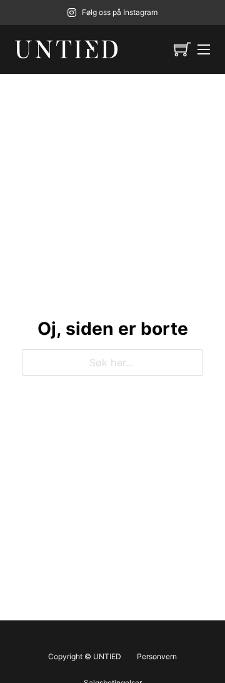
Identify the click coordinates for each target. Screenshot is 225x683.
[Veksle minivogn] (182, 49)
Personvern (157, 656)
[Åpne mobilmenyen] (204, 49)
